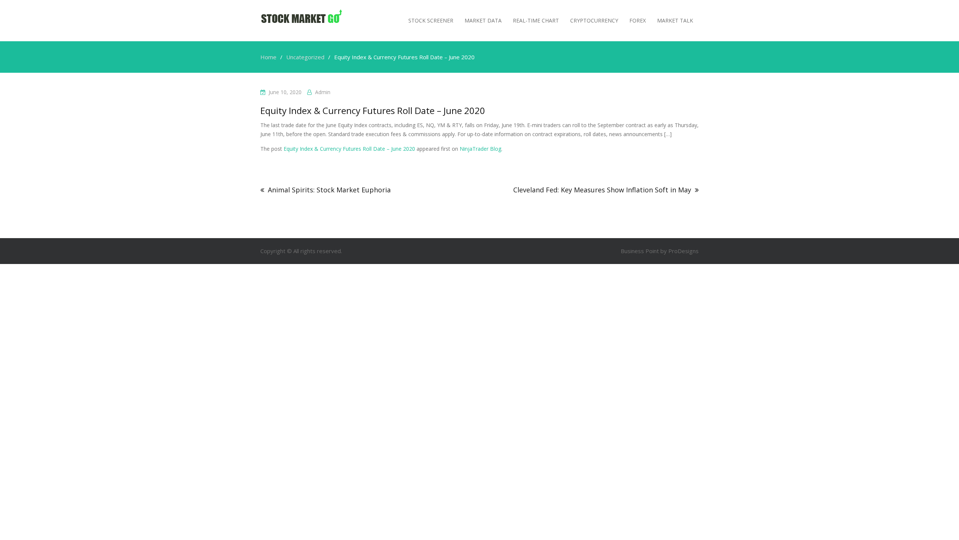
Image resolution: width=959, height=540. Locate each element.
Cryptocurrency (594, 20)
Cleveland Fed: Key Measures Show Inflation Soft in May (602, 189)
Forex (637, 20)
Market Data (483, 20)
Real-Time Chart (536, 20)
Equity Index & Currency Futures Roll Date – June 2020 (349, 148)
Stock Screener (430, 20)
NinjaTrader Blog (480, 148)
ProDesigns (683, 251)
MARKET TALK (675, 20)
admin (322, 92)
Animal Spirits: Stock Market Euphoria (329, 189)
